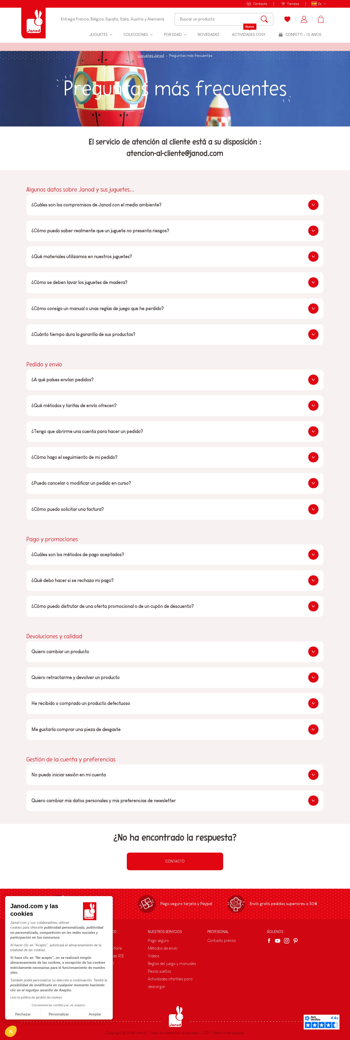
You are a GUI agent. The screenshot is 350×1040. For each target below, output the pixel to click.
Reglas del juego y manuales (172, 963)
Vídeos (153, 956)
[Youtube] (277, 941)
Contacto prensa (221, 940)
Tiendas (293, 4)
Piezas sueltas (159, 971)
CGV (206, 1033)
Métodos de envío (163, 948)
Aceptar (95, 1014)
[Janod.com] (33, 19)
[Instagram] (286, 941)
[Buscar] (264, 19)
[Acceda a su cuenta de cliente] (304, 19)
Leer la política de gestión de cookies (36, 997)
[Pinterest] (295, 941)
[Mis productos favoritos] (287, 19)
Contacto (260, 4)
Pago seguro (158, 940)
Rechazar (23, 1014)
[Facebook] (270, 940)
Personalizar (59, 1014)
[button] (11, 1031)
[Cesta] (321, 19)
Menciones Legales (229, 1033)
